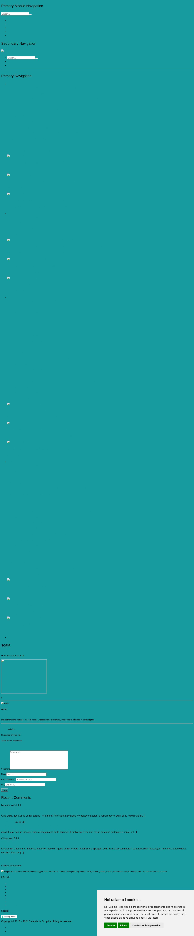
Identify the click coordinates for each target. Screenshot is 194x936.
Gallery (10, 32)
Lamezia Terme (14, 905)
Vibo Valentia (13, 899)
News (9, 36)
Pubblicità (12, 927)
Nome (3, 774)
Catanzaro (11, 889)
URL (3, 785)
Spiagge (10, 20)
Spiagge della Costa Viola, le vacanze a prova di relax (30, 826)
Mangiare (11, 28)
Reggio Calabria (14, 902)
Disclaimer (13, 931)
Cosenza (11, 892)
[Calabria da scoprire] (13, 51)
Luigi (3, 652)
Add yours (5, 746)
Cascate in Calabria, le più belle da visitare (24, 809)
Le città (10, 886)
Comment (5, 769)
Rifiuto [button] (123, 925)
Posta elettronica (8, 779)
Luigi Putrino (8, 822)
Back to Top (7, 858)
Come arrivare (13, 883)
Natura (10, 24)
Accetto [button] (111, 925)
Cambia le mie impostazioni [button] (146, 925)
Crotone (10, 895)
